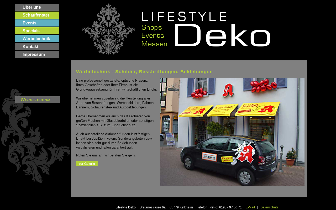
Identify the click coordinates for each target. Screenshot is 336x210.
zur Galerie (87, 164)
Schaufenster (36, 15)
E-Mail (250, 207)
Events (29, 23)
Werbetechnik (36, 38)
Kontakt (30, 46)
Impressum (34, 54)
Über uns (32, 7)
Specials (31, 31)
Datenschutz (269, 207)
